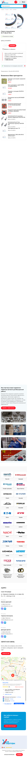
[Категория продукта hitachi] (7, 495)
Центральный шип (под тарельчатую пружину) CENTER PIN (16, 123)
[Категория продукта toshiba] (20, 543)
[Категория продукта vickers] (20, 552)
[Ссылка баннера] (13, 417)
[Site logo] (5, 2)
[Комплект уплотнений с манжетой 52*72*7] (4, 81)
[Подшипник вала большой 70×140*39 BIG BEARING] (4, 106)
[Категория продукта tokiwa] (7, 543)
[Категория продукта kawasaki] (20, 476)
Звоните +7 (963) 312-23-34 (8, 407)
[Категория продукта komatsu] (7, 524)
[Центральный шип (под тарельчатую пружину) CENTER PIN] (4, 124)
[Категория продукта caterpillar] (20, 504)
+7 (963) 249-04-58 (5, 632)
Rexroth (7, 9)
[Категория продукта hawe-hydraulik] (7, 562)
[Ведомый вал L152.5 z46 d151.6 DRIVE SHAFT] (4, 137)
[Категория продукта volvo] (20, 562)
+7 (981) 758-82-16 (5, 618)
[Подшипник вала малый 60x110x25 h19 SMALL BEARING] (4, 112)
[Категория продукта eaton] (7, 514)
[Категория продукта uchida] (7, 552)
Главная (2, 9)
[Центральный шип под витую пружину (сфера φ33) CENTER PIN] (4, 118)
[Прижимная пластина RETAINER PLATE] (4, 100)
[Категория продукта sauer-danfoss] (20, 485)
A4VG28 (14, 9)
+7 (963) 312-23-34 (9, 59)
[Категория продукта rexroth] (7, 476)
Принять (19, 754)
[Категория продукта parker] (20, 533)
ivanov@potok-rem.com (6, 606)
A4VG (11, 9)
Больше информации (9, 754)
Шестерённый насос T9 (14, 128)
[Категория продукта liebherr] (20, 524)
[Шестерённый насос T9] (4, 131)
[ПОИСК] (24, 6)
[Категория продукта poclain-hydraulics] (7, 485)
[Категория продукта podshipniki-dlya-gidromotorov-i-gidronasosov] (7, 573)
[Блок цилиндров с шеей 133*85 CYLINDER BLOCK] (4, 87)
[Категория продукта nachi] (7, 533)
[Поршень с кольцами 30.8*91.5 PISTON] (4, 94)
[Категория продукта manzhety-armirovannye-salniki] (20, 573)
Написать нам (5, 653)
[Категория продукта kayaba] (20, 514)
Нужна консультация (10, 726)
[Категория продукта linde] (7, 504)
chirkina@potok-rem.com (7, 619)
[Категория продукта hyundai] (20, 495)
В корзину (12, 45)
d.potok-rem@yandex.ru (7, 633)
